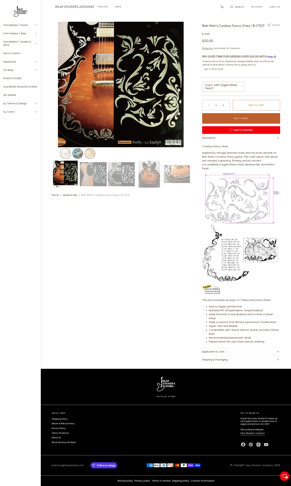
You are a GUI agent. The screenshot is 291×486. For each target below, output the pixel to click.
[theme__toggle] (222, 7)
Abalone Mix (70, 195)
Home (55, 195)
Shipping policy (180, 480)
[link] (166, 387)
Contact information (202, 480)
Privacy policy (142, 480)
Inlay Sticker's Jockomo (252, 433)
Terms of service (161, 480)
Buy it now (241, 118)
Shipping (207, 48)
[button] (237, 7)
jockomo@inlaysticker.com (68, 465)
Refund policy (125, 480)
